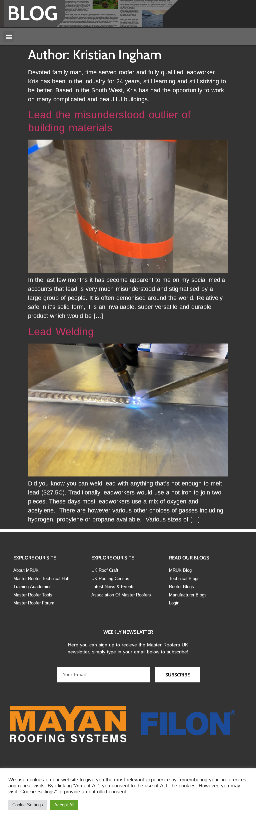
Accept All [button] (64, 805)
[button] (8, 36)
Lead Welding (61, 332)
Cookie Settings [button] (27, 805)
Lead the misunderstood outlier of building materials (109, 121)
